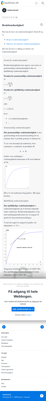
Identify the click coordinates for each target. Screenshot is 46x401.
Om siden (4, 337)
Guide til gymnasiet (7, 369)
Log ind (29, 315)
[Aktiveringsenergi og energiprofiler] (4, 327)
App (2, 360)
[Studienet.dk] (15, 3)
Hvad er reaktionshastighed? (17, 39)
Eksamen (4, 363)
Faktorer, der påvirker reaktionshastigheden (23, 43)
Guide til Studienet (7, 340)
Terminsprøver (5, 366)
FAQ (2, 383)
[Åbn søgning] (43, 3)
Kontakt (3, 386)
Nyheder (3, 357)
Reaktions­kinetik (12, 10)
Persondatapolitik (6, 346)
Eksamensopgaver (7, 372)
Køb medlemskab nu (22, 309)
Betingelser (4, 343)
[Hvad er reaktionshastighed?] (41, 327)
